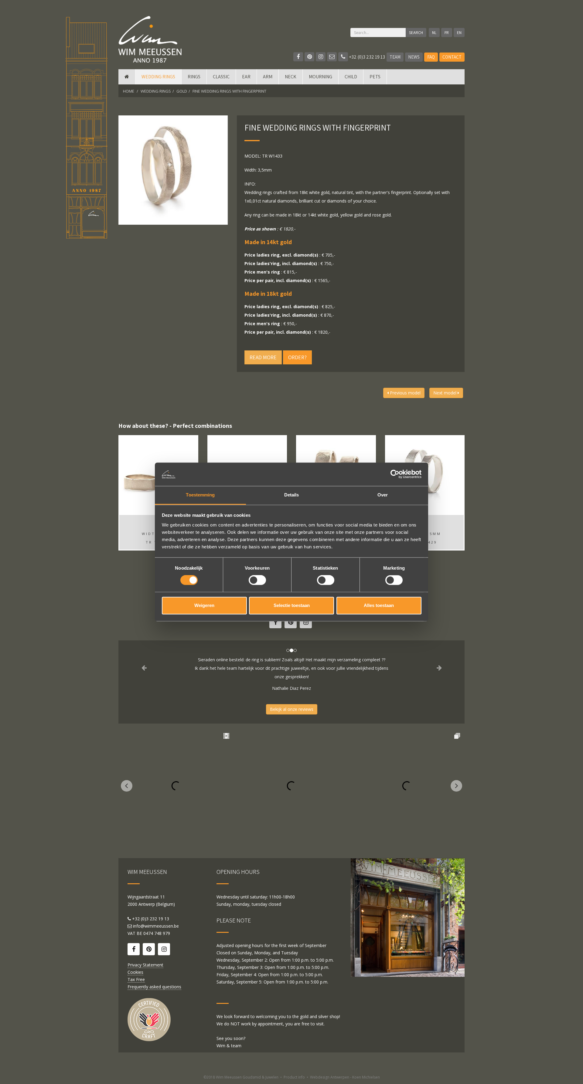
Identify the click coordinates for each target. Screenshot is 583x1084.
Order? (297, 357)
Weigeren (204, 605)
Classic (221, 76)
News (414, 57)
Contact (452, 57)
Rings (194, 76)
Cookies (135, 972)
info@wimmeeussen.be (156, 926)
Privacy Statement (145, 965)
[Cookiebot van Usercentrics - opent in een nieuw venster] (394, 474)
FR (447, 32)
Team (395, 57)
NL (434, 32)
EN (459, 32)
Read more (263, 357)
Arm (267, 76)
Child (351, 76)
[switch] (257, 580)
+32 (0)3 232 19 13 (366, 57)
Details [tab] (291, 494)
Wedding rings (158, 76)
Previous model (405, 393)
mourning (320, 76)
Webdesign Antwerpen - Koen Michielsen (345, 1077)
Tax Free (136, 979)
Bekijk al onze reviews (291, 709)
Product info (294, 1077)
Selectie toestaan (292, 605)
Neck (290, 76)
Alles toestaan (379, 605)
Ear (246, 76)
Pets (375, 76)
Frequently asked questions (154, 987)
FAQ (431, 57)
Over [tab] (382, 494)
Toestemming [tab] (200, 494)
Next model (445, 393)
